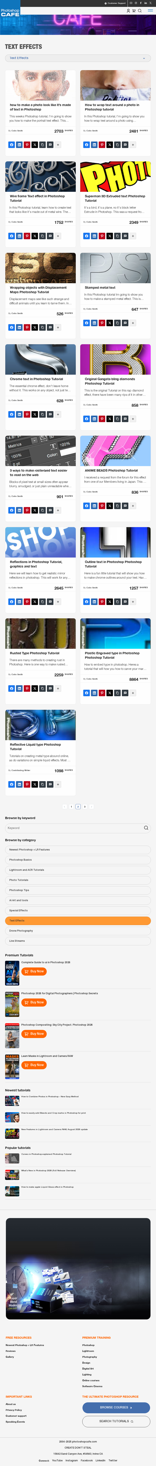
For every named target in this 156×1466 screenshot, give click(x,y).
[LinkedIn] (19, 144)
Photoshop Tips (19, 890)
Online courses (90, 1380)
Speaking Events (15, 1421)
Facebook (87, 1461)
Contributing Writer (20, 770)
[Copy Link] (42, 144)
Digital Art (88, 1368)
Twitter (112, 1461)
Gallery (10, 1356)
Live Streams (17, 941)
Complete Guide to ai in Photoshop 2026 (45, 962)
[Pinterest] (27, 144)
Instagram (72, 1461)
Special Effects (18, 910)
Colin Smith (17, 131)
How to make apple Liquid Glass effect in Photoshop (47, 1187)
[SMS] (50, 144)
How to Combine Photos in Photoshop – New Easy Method (50, 1097)
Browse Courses (114, 1407)
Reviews (10, 1350)
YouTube (57, 1461)
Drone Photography (21, 931)
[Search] (146, 828)
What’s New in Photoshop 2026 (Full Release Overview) (48, 1171)
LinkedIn (100, 1461)
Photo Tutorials (18, 880)
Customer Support (117, 3)
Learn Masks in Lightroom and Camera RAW (47, 1056)
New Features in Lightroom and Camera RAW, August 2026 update (54, 1129)
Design (86, 1362)
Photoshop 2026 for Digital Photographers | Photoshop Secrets (59, 993)
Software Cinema (92, 1386)
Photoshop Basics (20, 860)
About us (11, 1404)
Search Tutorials (114, 1421)
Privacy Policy (14, 1409)
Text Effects (16, 921)
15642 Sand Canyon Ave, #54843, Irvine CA (78, 1454)
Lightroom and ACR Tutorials (26, 870)
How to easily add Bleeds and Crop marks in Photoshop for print (53, 1113)
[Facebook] (11, 144)
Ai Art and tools (18, 900)
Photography (89, 1356)
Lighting (86, 1374)
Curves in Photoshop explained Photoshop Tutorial (46, 1154)
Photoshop (88, 1345)
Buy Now (37, 971)
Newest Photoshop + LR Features (29, 850)
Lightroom (88, 1350)
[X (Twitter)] (34, 144)
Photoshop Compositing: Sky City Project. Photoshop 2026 (57, 1025)
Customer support (16, 1415)
